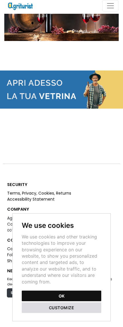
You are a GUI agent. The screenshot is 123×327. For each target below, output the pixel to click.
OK (62, 295)
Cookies (46, 193)
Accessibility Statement (31, 199)
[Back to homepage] (23, 5)
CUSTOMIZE (61, 307)
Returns (63, 193)
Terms (13, 193)
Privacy (29, 193)
